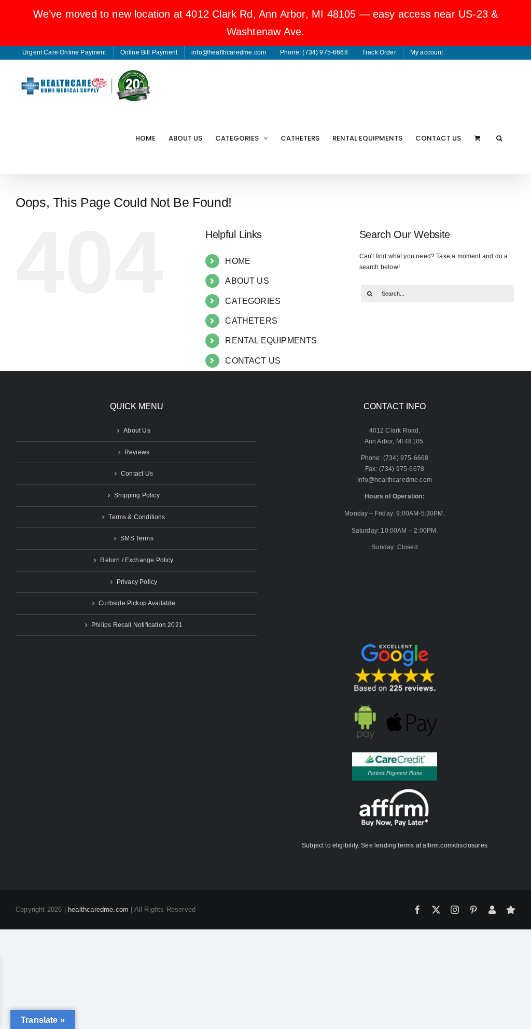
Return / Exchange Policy (136, 560)
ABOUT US (247, 280)
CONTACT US (253, 360)
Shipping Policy (137, 495)
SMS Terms (136, 538)
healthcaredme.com (98, 909)
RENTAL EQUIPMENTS (271, 340)
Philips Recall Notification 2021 (137, 625)
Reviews (136, 452)
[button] (499, 138)
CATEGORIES (253, 301)
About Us (136, 430)
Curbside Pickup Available (137, 603)
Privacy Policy (137, 582)
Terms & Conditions (136, 517)
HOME (237, 261)
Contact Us (137, 473)
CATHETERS (251, 320)
